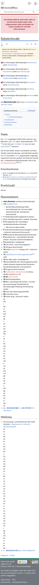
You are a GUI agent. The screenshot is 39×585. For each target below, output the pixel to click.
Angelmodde (8, 78)
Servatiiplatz (29, 102)
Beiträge (13, 51)
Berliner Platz (6, 104)
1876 (6, 139)
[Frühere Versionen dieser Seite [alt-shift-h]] (31, 44)
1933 (16, 144)
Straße (12, 555)
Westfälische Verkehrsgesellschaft (20, 254)
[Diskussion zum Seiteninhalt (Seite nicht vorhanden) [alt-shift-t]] (7, 44)
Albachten (33, 62)
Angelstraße (22, 78)
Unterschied (7, 54)
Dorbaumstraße (13, 85)
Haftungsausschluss (19, 582)
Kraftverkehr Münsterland (16, 272)
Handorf (32, 82)
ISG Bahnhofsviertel (8, 163)
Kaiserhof (14, 249)
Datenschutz (5, 579)
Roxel (31, 95)
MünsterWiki (9, 7)
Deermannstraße (23, 71)
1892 (14, 141)
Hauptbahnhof (11, 204)
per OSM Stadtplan (19, 550)
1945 (23, 144)
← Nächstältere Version (18, 54)
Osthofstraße (12, 65)
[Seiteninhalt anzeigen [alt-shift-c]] (2, 44)
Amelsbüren (7, 71)
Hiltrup (31, 89)
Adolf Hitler (6, 146)
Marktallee (11, 91)
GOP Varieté (13, 277)
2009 (17, 155)
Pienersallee (7, 98)
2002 (27, 173)
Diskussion (6, 51)
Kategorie (4, 555)
